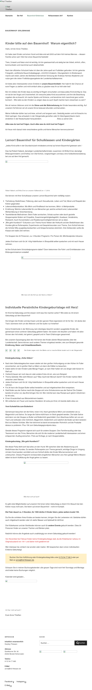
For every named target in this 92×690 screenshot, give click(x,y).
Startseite (9, 15)
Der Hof (20, 15)
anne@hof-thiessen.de (25, 560)
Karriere (70, 15)
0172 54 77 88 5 (65, 557)
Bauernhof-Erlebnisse (35, 15)
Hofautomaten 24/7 (55, 15)
